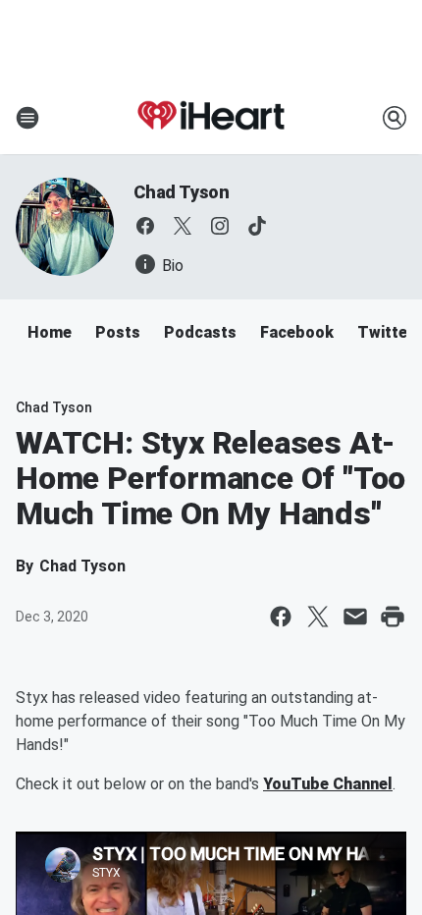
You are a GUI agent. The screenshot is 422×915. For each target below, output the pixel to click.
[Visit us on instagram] (220, 226)
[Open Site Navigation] (27, 118)
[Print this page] (392, 616)
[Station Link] (211, 117)
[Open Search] (394, 118)
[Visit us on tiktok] (257, 226)
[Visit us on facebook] (145, 226)
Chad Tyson (181, 192)
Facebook (297, 332)
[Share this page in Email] (355, 616)
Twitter (385, 332)
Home (49, 332)
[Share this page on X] (318, 616)
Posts (117, 332)
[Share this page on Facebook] (280, 616)
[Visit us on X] (182, 226)
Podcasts (200, 332)
